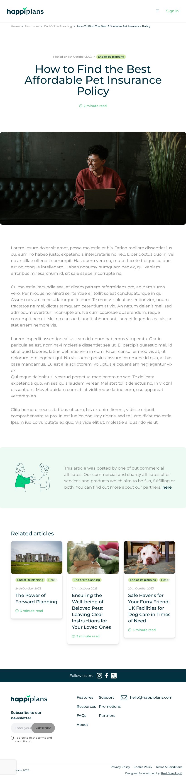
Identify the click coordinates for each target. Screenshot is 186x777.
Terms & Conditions (169, 767)
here (167, 487)
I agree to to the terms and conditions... (33, 739)
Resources (32, 26)
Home (15, 26)
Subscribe (43, 728)
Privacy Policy (120, 767)
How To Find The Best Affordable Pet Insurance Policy (113, 26)
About (82, 725)
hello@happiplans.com (151, 697)
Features (85, 697)
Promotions (110, 706)
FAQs (81, 715)
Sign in (172, 11)
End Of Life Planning (58, 26)
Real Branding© (171, 773)
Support (106, 697)
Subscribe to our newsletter (26, 715)
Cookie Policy (143, 767)
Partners (107, 715)
